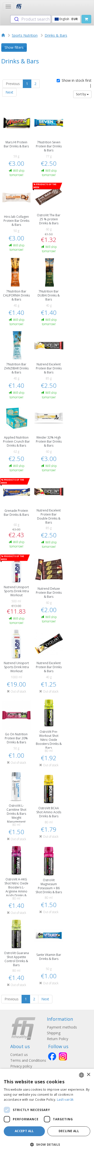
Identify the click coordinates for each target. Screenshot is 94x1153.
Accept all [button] (24, 1131)
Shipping (53, 1033)
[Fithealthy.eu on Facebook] (52, 1056)
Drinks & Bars (56, 35)
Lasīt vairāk (65, 1099)
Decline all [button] (69, 1131)
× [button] (88, 1075)
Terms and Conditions (28, 1060)
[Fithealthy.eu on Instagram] (63, 1056)
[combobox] (30, 19)
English (68, 19)
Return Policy (57, 1038)
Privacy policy (21, 1066)
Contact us (19, 1054)
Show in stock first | (76, 83)
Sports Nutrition (25, 35)
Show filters (14, 47)
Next (9, 92)
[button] (47, 1144)
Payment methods (62, 1027)
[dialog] (47, 1111)
